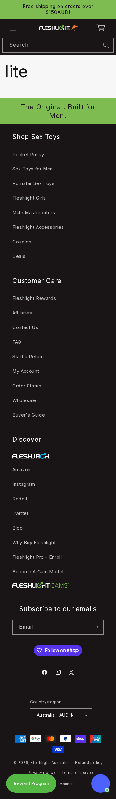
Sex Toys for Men (32, 169)
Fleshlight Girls (29, 198)
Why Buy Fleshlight (34, 542)
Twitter (20, 513)
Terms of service (78, 772)
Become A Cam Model (37, 572)
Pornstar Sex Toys (33, 183)
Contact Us (25, 327)
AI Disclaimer (61, 784)
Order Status (26, 386)
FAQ (16, 342)
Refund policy (89, 763)
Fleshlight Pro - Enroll (37, 557)
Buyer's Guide (28, 415)
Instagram (23, 484)
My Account (25, 371)
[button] (13, 28)
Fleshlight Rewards (34, 298)
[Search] (106, 45)
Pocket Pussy (28, 154)
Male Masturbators (33, 212)
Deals (18, 256)
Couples (21, 242)
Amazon (21, 469)
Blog (17, 528)
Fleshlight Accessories (38, 227)
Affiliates (22, 313)
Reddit (20, 499)
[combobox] (58, 45)
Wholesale (24, 400)
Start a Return (28, 356)
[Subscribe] (96, 627)
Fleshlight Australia (50, 763)
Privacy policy (41, 772)
